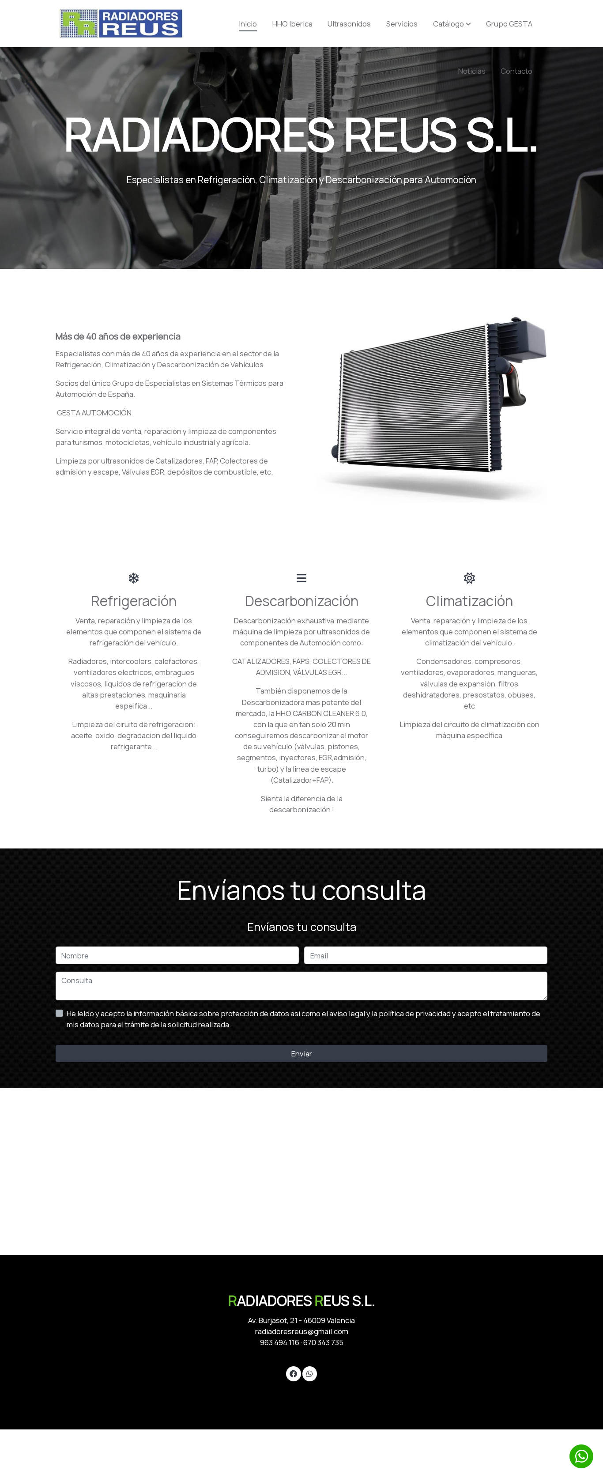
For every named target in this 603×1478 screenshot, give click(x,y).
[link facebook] (293, 1373)
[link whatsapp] (309, 1373)
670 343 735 (323, 1342)
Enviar (301, 1053)
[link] (121, 23)
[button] (452, 24)
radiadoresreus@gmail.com (301, 1331)
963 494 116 (279, 1342)
